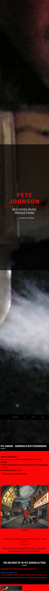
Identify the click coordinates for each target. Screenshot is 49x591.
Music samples (15, 417)
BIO (24, 417)
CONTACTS (33, 417)
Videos (42, 417)
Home (5, 417)
